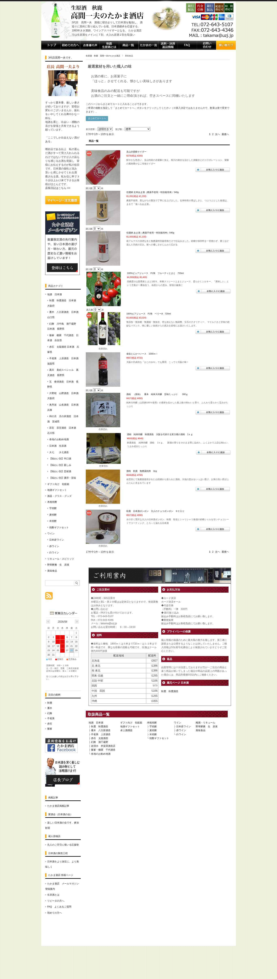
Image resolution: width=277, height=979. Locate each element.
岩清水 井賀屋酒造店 (103, 746)
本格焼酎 (152, 722)
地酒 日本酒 (96, 722)
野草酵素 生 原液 (207, 726)
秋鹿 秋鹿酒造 (169, 691)
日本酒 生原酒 (57, 445)
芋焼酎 (153, 726)
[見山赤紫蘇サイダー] (103, 182)
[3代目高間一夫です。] (62, 95)
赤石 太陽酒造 (99, 738)
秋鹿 (49, 702)
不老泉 (51, 718)
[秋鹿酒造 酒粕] (103, 462)
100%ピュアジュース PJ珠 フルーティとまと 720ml (155, 273)
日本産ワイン (183, 726)
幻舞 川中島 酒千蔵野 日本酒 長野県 (62, 326)
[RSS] (49, 597)
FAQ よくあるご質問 (59, 906)
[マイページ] (62, 203)
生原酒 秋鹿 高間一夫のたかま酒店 (103, 56)
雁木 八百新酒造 (101, 730)
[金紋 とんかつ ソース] (103, 385)
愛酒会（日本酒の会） (60, 814)
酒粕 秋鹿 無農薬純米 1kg (141, 471)
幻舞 (49, 713)
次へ (217, 134)
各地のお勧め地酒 (101, 753)
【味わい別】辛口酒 (60, 458)
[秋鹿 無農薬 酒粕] (103, 502)
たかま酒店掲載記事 (58, 805)
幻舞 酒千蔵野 (99, 742)
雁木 (49, 708)
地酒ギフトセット (130, 726)
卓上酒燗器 (126, 730)
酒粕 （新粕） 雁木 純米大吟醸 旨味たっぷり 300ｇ (157, 394)
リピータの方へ (55, 900)
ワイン (177, 722)
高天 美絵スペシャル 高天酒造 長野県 (62, 373)
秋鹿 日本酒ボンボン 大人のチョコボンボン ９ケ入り (155, 511)
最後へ (225, 134)
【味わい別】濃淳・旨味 (62, 477)
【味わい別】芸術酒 (60, 471)
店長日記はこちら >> (57, 188)
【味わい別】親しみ (60, 465)
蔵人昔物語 (54, 836)
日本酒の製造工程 (58, 853)
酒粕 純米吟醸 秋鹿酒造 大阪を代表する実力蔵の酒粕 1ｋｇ (160, 434)
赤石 (49, 723)
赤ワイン (181, 730)
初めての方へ (54, 912)
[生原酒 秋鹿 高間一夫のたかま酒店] (55, 39)
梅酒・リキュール (205, 722)
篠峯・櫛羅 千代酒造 (103, 749)
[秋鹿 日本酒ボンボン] (103, 542)
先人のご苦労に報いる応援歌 (63, 844)
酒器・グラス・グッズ (59, 496)
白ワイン (181, 734)
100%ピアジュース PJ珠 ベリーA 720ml (148, 313)
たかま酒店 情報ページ (60, 875)
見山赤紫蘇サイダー (136, 151)
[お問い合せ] (206, 48)
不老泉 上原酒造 (101, 734)
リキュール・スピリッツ (60, 558)
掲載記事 (53, 797)
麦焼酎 (153, 730)
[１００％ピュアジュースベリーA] (103, 344)
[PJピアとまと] (103, 304)
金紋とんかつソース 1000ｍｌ (142, 354)
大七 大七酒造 (59, 452)
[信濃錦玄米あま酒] (103, 223)
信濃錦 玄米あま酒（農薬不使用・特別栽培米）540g (152, 192)
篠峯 (49, 728)
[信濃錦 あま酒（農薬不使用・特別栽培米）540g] (103, 263)
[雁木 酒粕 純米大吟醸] (103, 425)
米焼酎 (153, 734)
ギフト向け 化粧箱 (131, 722)
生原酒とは (53, 894)
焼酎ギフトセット (159, 738)
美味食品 (200, 730)
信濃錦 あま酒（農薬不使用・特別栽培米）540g (150, 232)
